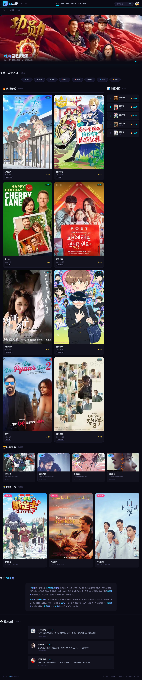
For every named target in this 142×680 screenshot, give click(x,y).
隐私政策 (121, 676)
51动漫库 (11, 10)
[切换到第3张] (138, 61)
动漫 (62, 3)
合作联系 (136, 676)
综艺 (79, 3)
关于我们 (105, 676)
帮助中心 (113, 676)
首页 (57, 3)
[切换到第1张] (133, 61)
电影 (67, 3)
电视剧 (73, 3)
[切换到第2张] (135, 61)
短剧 (84, 3)
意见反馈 (129, 676)
